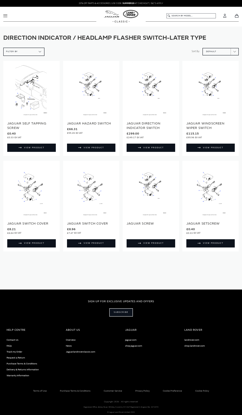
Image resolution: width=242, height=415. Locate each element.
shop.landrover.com (194, 345)
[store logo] (121, 17)
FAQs (9, 345)
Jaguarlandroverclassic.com (80, 351)
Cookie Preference (172, 390)
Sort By (195, 51)
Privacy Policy (142, 390)
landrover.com (191, 339)
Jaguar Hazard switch (89, 123)
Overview (71, 339)
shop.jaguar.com (133, 345)
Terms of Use (40, 390)
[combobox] (191, 15)
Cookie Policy (202, 390)
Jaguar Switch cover (27, 223)
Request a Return (16, 357)
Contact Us (12, 339)
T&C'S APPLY (156, 3)
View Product (34, 147)
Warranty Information (18, 375)
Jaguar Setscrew (203, 223)
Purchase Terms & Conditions (22, 363)
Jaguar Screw (140, 223)
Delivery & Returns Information (23, 369)
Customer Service (113, 390)
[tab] (32, 330)
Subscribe (121, 312)
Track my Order (14, 351)
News (69, 345)
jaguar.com (130, 339)
